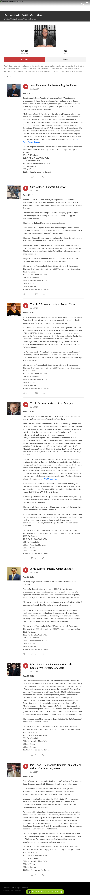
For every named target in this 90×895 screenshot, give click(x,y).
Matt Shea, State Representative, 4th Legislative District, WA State (51, 666)
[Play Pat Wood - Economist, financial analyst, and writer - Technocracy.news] (25, 766)
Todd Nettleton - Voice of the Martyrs (51, 403)
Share (26, 59)
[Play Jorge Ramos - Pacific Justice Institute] (25, 570)
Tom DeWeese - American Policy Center (53, 304)
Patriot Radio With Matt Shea (23, 15)
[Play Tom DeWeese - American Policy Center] (25, 305)
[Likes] (24, 176)
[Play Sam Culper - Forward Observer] (25, 188)
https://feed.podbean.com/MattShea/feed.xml (21, 19)
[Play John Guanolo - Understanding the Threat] (25, 86)
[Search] (82, 3)
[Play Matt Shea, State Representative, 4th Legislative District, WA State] (25, 666)
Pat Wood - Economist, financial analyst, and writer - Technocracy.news (55, 766)
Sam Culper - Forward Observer (48, 186)
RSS (66, 59)
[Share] (43, 176)
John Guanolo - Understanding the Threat (53, 85)
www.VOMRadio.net (48, 479)
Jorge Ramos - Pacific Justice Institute (52, 568)
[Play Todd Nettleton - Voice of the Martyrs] (25, 404)
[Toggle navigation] (87, 3)
